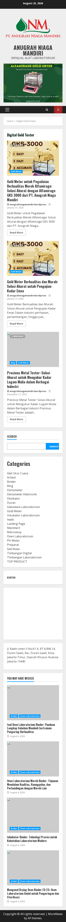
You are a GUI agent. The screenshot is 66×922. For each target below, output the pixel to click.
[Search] (47, 109)
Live (58, 109)
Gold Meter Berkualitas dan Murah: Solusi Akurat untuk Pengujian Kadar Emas (33, 258)
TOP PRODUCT (17, 561)
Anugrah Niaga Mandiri (33, 50)
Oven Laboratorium (20, 536)
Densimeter (15, 490)
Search (12, 437)
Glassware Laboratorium (23, 507)
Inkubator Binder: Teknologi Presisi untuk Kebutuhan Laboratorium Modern (33, 815)
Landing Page (16, 524)
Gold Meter (16, 171)
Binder (11, 482)
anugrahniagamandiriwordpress (28, 204)
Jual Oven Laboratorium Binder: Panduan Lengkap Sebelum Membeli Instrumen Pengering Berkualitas (33, 702)
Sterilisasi (13, 549)
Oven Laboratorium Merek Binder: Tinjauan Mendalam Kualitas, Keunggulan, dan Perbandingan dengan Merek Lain (33, 758)
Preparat (13, 545)
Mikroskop (14, 532)
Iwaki (10, 519)
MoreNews (55, 914)
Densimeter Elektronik (22, 494)
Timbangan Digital (19, 553)
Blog (13, 363)
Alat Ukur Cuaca (17, 473)
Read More (16, 232)
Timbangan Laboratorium (24, 557)
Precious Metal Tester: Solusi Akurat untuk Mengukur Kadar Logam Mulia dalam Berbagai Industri (33, 349)
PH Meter (13, 540)
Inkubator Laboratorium (23, 515)
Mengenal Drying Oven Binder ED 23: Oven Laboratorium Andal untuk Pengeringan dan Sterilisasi (33, 867)
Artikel (11, 477)
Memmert (13, 528)
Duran (11, 503)
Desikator (13, 498)
